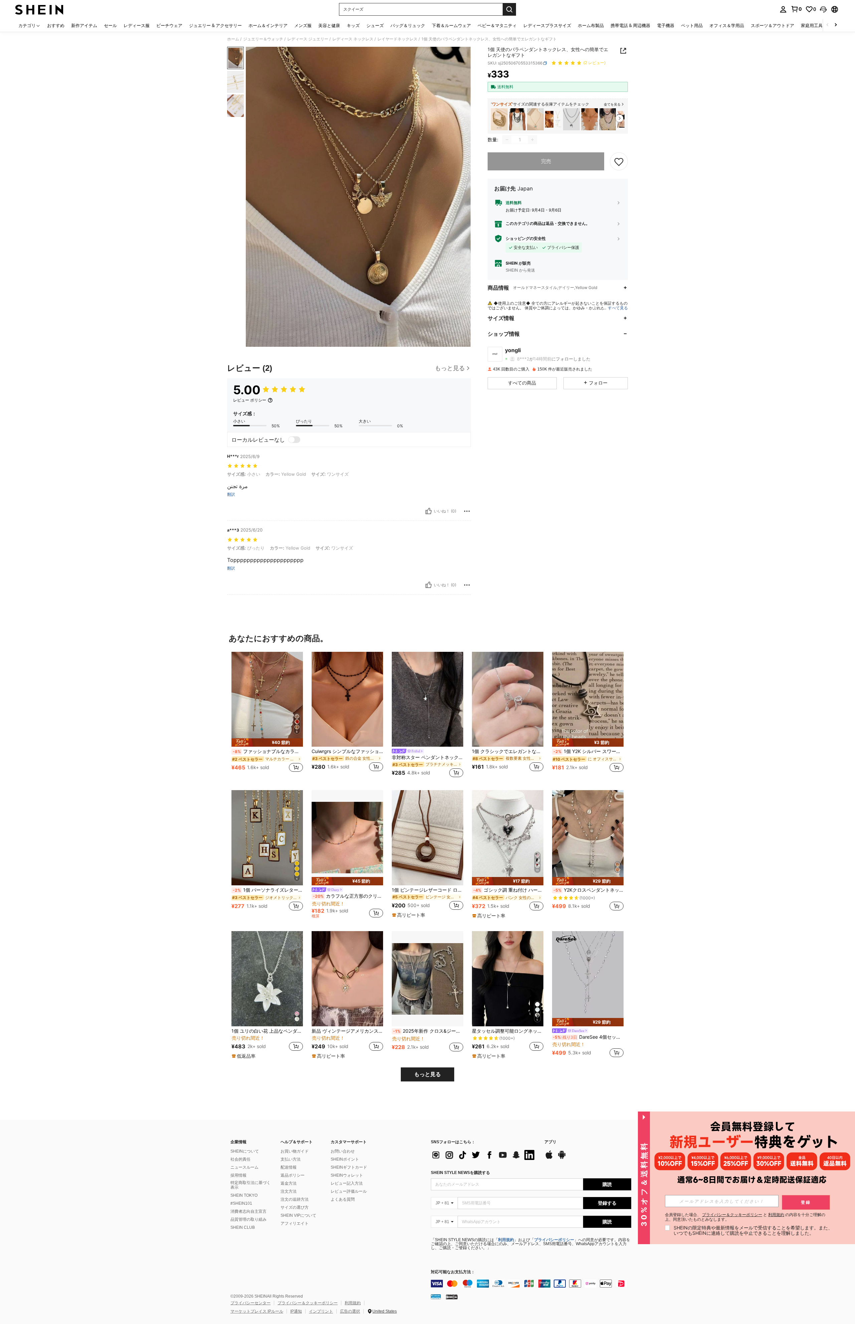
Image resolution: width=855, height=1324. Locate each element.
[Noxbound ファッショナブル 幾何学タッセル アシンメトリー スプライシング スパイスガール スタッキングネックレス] (607, 119)
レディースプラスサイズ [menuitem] (547, 25)
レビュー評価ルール (349, 1191)
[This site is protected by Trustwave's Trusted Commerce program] (436, 1296)
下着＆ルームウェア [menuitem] (451, 25)
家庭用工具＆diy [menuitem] (817, 25)
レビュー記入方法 (347, 1183)
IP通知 (296, 1311)
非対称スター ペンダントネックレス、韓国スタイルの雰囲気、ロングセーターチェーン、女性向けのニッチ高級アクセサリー (427, 757)
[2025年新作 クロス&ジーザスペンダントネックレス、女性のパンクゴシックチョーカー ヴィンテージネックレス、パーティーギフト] (427, 978)
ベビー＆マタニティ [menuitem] (497, 25)
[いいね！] (428, 511)
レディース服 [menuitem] (137, 25)
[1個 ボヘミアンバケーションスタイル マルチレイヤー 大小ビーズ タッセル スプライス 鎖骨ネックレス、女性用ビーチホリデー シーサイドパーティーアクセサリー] (499, 119)
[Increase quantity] (532, 140)
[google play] (561, 1158)
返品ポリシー (293, 1175)
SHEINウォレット (347, 1175)
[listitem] (499, 119)
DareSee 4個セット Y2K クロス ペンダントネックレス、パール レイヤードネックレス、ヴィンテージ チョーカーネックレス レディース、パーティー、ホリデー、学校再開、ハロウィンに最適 (588, 1037)
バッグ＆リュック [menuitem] (407, 25)
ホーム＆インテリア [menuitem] (268, 25)
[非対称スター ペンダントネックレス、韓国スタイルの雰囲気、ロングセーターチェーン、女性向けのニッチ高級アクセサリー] (427, 699)
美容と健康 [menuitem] (329, 25)
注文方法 (289, 1191)
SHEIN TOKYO (244, 1195)
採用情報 (238, 1175)
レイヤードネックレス (397, 39)
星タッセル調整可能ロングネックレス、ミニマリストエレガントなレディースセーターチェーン (507, 1031)
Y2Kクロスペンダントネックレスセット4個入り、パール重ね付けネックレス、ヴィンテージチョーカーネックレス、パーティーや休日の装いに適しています (588, 890)
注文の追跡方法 (295, 1199)
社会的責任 (240, 1159)
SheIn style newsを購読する (460, 1172)
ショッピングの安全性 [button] (526, 238)
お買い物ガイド (295, 1151)
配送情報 (289, 1167)
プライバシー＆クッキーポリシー (308, 1303)
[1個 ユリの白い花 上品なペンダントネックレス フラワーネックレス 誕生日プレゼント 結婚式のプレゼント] (267, 978)
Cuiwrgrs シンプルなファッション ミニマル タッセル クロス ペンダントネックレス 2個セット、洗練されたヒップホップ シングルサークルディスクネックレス (347, 751)
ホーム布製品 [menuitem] (591, 25)
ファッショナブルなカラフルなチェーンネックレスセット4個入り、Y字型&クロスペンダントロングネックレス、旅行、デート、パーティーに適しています (268, 751)
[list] (484, 1155)
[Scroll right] (835, 25)
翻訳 (231, 494)
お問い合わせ (343, 1151)
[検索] (509, 9)
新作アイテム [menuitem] (84, 25)
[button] (823, 9)
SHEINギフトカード (349, 1167)
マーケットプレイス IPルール (256, 1311)
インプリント (321, 1311)
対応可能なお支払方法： (453, 1272)
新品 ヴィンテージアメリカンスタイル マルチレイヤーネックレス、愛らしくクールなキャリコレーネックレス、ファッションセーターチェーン (347, 1031)
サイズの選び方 (295, 1207)
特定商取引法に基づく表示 (250, 1185)
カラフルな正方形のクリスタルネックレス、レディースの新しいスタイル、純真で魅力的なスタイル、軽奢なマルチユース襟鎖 (348, 896)
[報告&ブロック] (467, 511)
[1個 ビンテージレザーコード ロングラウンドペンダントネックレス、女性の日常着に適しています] (427, 837)
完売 (546, 161)
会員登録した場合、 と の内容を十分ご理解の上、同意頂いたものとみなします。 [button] (745, 1217)
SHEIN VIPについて (298, 1215)
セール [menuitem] (110, 25)
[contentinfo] (531, 1284)
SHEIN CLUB (242, 1227)
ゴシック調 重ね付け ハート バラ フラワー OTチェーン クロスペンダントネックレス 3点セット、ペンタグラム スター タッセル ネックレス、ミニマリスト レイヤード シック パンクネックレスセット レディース (508, 890)
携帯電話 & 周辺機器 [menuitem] (630, 25)
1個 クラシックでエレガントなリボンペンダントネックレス (507, 751)
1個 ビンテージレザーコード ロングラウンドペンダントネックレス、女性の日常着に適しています (427, 890)
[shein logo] (39, 9)
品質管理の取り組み (248, 1219)
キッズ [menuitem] (353, 25)
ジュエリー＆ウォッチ (263, 39)
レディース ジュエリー (307, 39)
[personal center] (783, 9)
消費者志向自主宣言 (248, 1211)
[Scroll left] (827, 25)
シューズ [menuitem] (375, 25)
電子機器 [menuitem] (665, 25)
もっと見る (427, 1074)
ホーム (233, 39)
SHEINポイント (345, 1159)
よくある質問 (343, 1199)
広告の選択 (350, 1311)
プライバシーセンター (250, 1303)
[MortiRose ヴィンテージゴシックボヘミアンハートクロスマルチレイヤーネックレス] (571, 119)
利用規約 (506, 1239)
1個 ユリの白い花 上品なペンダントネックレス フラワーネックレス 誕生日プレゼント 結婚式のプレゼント (267, 1031)
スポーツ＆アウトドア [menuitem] (772, 25)
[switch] (294, 439)
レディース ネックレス (352, 39)
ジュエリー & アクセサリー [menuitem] (215, 25)
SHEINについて (244, 1151)
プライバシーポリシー (554, 1239)
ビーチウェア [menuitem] (169, 25)
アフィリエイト (295, 1223)
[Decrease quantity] (507, 140)
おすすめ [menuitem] (55, 25)
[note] (267, 742)
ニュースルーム (244, 1167)
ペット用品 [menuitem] (692, 25)
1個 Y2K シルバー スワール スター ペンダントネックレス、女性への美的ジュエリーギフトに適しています (588, 751)
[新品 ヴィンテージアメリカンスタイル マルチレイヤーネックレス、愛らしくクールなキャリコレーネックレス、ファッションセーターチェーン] (347, 978)
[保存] (619, 161)
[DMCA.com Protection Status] (452, 1296)
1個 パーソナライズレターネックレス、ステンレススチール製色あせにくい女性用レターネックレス (268, 890)
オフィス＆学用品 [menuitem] (726, 25)
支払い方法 (291, 1159)
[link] (796, 9)
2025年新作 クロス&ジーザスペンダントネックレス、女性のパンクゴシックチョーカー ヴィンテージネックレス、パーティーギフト (428, 1031)
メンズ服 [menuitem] (303, 25)
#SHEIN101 (241, 1203)
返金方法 (289, 1183)
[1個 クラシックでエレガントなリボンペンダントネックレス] (507, 699)
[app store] (549, 1158)
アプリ (550, 1142)
